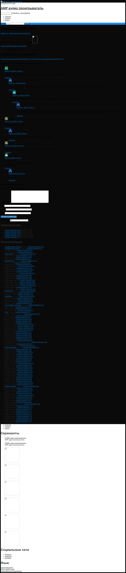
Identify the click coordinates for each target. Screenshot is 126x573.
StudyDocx (8, 296)
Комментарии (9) (24, 33)
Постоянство (9, 261)
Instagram (8, 556)
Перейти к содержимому (21, 13)
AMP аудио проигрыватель (22, 8)
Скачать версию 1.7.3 (36, 247)
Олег (6, 312)
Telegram (8, 554)
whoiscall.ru (9, 291)
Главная (8, 16)
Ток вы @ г (5, 220)
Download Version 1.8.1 (48, 59)
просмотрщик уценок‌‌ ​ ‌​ (12, 248)
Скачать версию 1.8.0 (12, 232)
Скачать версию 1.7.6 (24, 420)
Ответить (8, 78)
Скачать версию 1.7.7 (12, 237)
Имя (2, 206)
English (10, 567)
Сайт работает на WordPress (11, 571)
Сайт (2, 213)
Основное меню (6, 13)
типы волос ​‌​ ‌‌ (9, 254)
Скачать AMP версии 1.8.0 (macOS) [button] (14, 46)
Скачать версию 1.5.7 (25, 293)
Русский (11, 569)
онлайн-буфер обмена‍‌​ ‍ (13, 247)
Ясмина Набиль (10, 386)
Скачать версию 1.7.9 (12, 233)
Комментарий (6, 202)
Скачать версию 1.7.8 (12, 235)
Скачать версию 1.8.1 (12, 230)
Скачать (8, 18)
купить (7, 20)
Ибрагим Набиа (10, 347)
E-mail (3, 209)
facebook (8, 558)
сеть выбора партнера (13, 305)
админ (15, 33)
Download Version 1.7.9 (17, 59)
